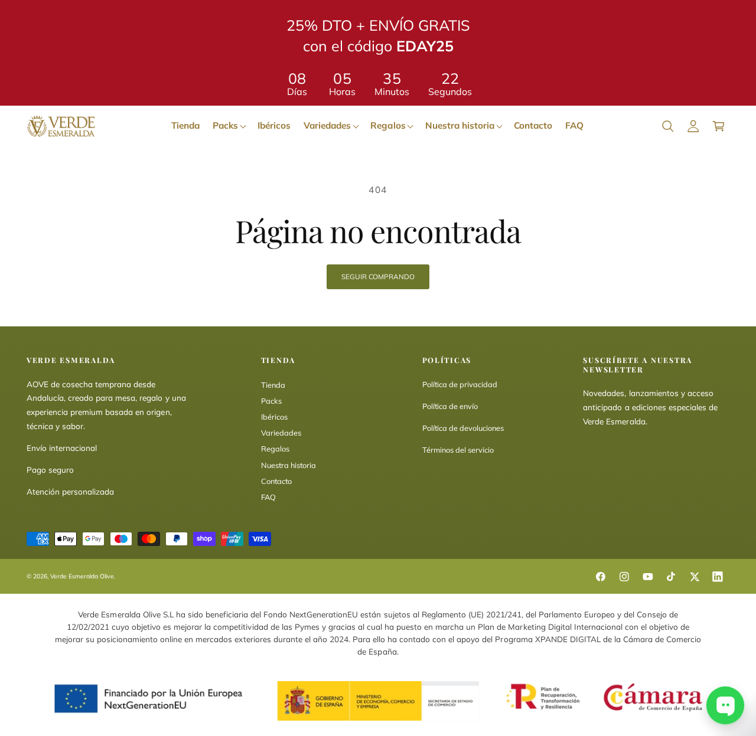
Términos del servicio (458, 449)
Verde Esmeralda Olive (82, 576)
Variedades (281, 432)
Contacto (276, 481)
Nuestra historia (288, 465)
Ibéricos (274, 416)
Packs (271, 400)
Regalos (275, 448)
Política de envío (450, 406)
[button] (667, 126)
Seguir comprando (377, 276)
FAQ (268, 497)
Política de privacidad (459, 384)
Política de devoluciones (463, 428)
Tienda (273, 385)
